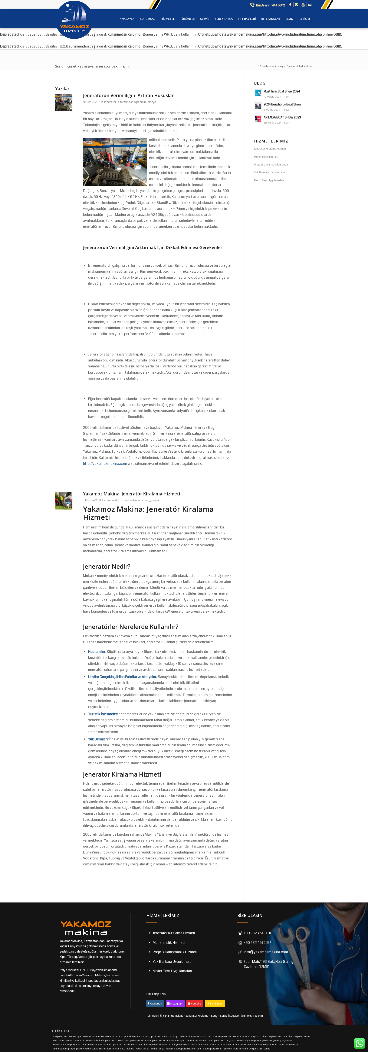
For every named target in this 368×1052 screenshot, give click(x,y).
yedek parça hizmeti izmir (188, 1048)
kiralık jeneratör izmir (155, 1044)
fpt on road (181, 1036)
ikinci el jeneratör (222, 1036)
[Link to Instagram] (297, 5)
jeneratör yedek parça (249, 1040)
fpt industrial (131, 1036)
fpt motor (156, 1036)
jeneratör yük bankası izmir (128, 1044)
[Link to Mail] (309, 5)
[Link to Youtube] (303, 5)
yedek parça (142, 1048)
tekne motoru (106, 1048)
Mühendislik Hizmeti (266, 157)
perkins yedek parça (64, 1048)
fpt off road (168, 1036)
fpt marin (144, 1036)
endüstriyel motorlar (106, 1036)
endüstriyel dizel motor (81, 1036)
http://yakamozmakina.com (105, 463)
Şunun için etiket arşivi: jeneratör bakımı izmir (93, 66)
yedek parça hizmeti (162, 1048)
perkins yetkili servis (87, 1048)
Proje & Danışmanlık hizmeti (271, 165)
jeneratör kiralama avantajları (168, 1040)
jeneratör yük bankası (100, 1044)
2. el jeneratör (60, 1036)
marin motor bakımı (246, 1044)
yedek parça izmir (212, 1048)
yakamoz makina (124, 1048)
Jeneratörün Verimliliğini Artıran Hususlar (128, 95)
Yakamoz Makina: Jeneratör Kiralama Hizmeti (131, 494)
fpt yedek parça (197, 1036)
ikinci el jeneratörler (299, 1036)
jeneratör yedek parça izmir (277, 1040)
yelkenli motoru (232, 1048)
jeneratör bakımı (95, 1040)
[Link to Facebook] (290, 5)
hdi (209, 1036)
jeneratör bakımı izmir (117, 1040)
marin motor (227, 1044)
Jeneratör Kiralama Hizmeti (122, 774)
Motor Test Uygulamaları (269, 180)
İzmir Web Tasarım (252, 1016)
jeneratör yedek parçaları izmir (69, 1044)
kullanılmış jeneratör (207, 1044)
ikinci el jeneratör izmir (275, 1036)
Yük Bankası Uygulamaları (270, 172)
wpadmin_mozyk (145, 102)
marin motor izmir (267, 1044)
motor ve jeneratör (289, 1044)
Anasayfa (280, 66)
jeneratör (79, 1040)
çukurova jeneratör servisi (256, 1048)
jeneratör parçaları (224, 1040)
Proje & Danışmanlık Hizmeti (175, 952)
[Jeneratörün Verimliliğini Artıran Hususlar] (63, 102)
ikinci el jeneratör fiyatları (247, 1036)
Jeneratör (110, 102)
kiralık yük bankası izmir (182, 1044)
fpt (120, 1036)
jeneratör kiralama (140, 1040)
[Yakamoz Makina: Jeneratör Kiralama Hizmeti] (63, 500)
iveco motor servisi (62, 1040)
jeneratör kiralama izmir (200, 1040)
